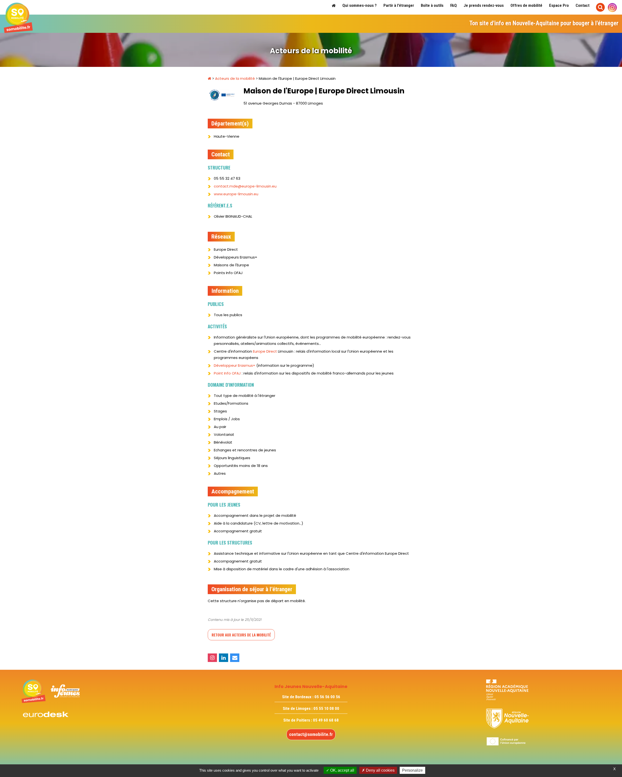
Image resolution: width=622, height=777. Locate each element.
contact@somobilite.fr (311, 734)
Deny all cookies (380, 770)
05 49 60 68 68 (326, 720)
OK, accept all (341, 770)
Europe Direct (265, 351)
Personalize (412, 770)
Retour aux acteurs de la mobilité (241, 634)
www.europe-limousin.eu (236, 193)
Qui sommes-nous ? (359, 5)
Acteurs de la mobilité (235, 78)
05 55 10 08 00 (326, 708)
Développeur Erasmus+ (234, 365)
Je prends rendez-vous (484, 5)
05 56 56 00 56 (327, 696)
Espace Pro (559, 5)
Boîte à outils (432, 5)
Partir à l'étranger (398, 5)
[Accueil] (333, 5)
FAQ (453, 5)
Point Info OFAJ (227, 373)
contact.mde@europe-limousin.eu (245, 186)
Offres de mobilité (526, 5)
